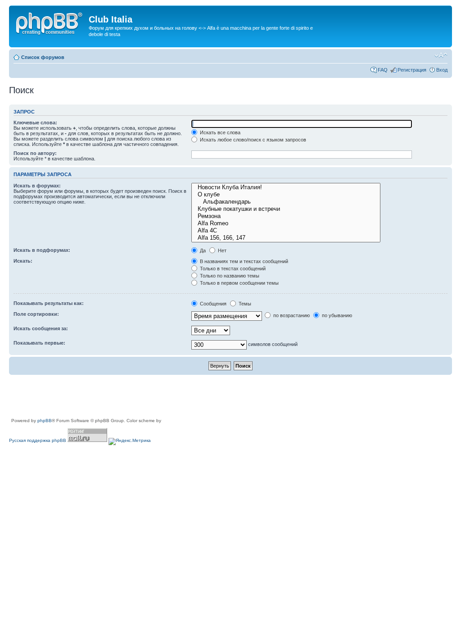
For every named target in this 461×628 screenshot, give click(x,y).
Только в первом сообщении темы (239, 283)
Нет (221, 250)
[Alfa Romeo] (285, 223)
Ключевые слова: (35, 122)
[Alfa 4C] (285, 230)
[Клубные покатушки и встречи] (285, 209)
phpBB (44, 420)
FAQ (383, 70)
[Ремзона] (285, 216)
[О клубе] (285, 194)
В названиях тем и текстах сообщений (243, 261)
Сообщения (212, 303)
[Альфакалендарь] (285, 201)
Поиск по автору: (35, 153)
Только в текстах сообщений (232, 268)
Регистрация (412, 70)
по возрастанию (291, 315)
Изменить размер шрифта (440, 55)
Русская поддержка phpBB (37, 440)
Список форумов (42, 57)
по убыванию (336, 315)
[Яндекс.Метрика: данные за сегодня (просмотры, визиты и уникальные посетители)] (129, 441)
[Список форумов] (50, 22)
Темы (244, 303)
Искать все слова (219, 132)
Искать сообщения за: (41, 328)
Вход (441, 70)
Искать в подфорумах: (42, 250)
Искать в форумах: (37, 185)
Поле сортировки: (36, 314)
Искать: (23, 261)
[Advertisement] (173, 397)
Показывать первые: (39, 343)
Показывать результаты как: (49, 303)
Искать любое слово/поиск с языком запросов (252, 139)
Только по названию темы (229, 275)
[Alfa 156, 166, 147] (285, 237)
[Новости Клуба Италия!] (285, 187)
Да (202, 250)
